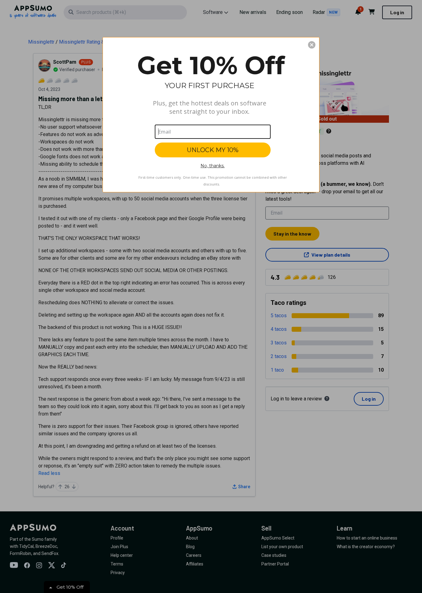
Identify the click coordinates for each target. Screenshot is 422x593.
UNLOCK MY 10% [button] (212, 150)
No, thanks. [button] (212, 166)
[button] (311, 45)
